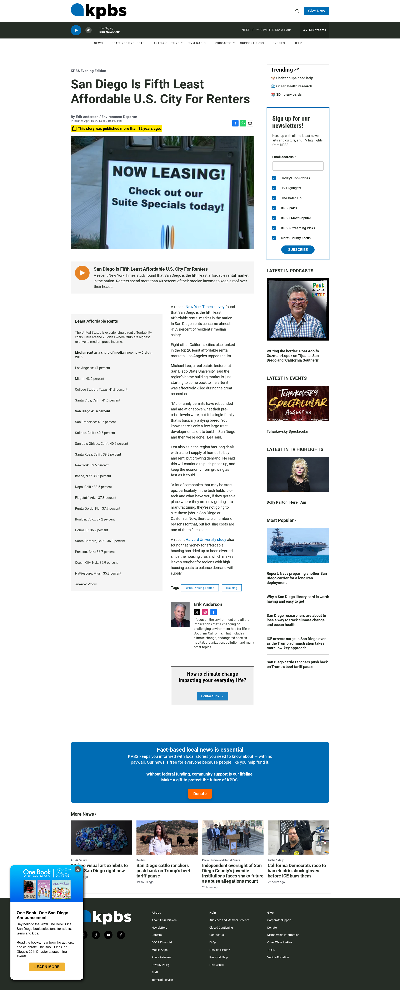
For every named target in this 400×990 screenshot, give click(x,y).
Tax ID (271, 950)
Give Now (316, 10)
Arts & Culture (166, 43)
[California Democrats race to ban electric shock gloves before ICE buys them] (298, 837)
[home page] (98, 11)
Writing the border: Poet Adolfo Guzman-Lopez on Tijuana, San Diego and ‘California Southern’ (293, 355)
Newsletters (159, 927)
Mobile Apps (160, 950)
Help (298, 43)
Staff (155, 972)
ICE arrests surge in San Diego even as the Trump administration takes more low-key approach (296, 643)
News (98, 43)
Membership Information (283, 935)
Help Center (216, 964)
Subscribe (298, 249)
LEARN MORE (47, 966)
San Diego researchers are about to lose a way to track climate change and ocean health (296, 620)
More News (82, 814)
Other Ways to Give (279, 942)
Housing (231, 588)
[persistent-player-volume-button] (88, 30)
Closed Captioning (221, 927)
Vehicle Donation (278, 957)
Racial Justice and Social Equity (221, 860)
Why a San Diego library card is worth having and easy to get (298, 599)
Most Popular (280, 520)
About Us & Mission (164, 920)
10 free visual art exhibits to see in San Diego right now (99, 868)
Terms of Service (162, 979)
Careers (157, 935)
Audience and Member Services (229, 920)
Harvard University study (206, 539)
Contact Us (216, 935)
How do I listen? (219, 950)
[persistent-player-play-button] (76, 30)
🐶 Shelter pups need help (292, 78)
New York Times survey (205, 307)
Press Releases (161, 957)
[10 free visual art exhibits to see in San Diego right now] (101, 837)
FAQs (212, 942)
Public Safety (276, 860)
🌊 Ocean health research (291, 86)
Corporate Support (279, 920)
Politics (140, 860)
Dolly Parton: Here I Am (286, 502)
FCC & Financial (162, 942)
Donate (200, 793)
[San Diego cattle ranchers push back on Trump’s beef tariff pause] (167, 837)
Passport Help (218, 957)
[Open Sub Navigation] (106, 43)
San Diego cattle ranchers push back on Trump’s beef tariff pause (297, 664)
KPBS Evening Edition (88, 71)
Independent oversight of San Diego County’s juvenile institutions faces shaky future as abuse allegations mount (233, 873)
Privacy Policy (161, 964)
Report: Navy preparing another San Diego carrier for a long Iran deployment (297, 578)
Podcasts (223, 43)
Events (279, 43)
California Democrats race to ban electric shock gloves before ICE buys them (297, 870)
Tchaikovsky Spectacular (288, 431)
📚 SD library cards (286, 94)
